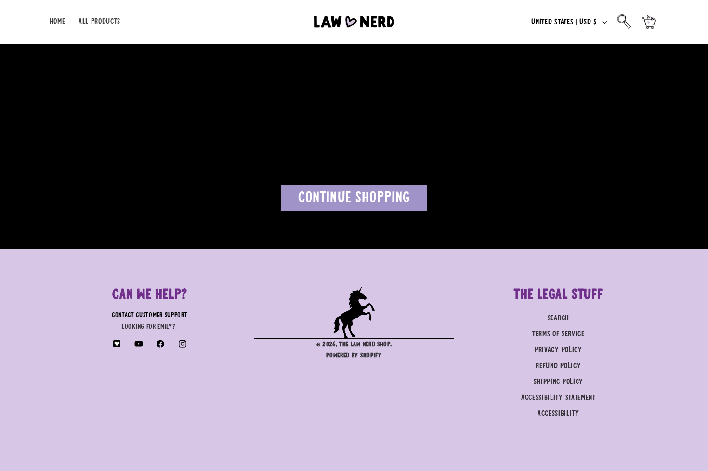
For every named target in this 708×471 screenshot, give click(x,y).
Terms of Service (558, 334)
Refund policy (558, 366)
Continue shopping (354, 197)
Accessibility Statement (558, 398)
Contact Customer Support (150, 315)
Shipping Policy (558, 382)
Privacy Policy (558, 350)
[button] (624, 22)
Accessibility (558, 413)
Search (558, 318)
